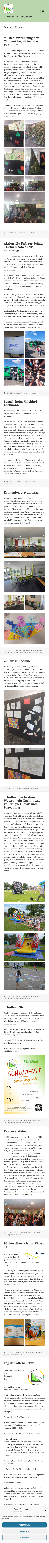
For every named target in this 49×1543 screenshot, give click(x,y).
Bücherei (13, 1354)
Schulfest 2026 (14, 1007)
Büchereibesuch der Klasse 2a (24, 1245)
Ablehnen (24, 1531)
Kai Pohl (18, 482)
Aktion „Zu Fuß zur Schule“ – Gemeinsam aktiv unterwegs (24, 246)
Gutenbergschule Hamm (19, 16)
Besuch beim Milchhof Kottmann (20, 403)
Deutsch (19, 1354)
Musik (41, 233)
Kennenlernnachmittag (21, 492)
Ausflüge (33, 482)
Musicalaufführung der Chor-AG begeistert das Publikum (21, 41)
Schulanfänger (26, 652)
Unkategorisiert (37, 652)
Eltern (41, 650)
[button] (45, 1510)
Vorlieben (24, 1537)
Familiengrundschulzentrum (13, 652)
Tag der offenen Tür (19, 1363)
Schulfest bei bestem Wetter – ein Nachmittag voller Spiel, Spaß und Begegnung (22, 802)
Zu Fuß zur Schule (17, 661)
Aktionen (35, 233)
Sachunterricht (8, 484)
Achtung (28, 1121)
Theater (6, 235)
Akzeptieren (24, 1525)
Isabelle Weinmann (23, 233)
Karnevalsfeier (15, 1131)
